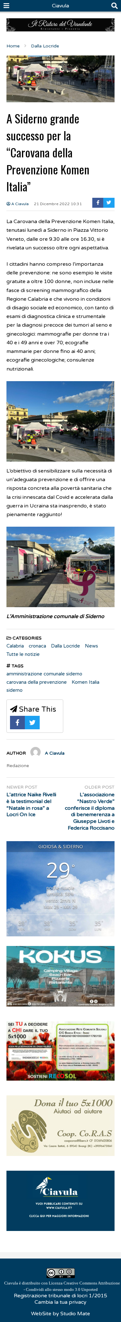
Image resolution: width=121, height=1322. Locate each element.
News (91, 646)
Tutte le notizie (23, 654)
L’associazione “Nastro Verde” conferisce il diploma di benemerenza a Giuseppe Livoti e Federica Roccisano (90, 811)
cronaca (37, 646)
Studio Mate (75, 1313)
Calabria (15, 646)
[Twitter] (109, 203)
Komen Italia (85, 682)
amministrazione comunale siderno (44, 674)
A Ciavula (19, 204)
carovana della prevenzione (36, 682)
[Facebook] (98, 203)
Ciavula (60, 6)
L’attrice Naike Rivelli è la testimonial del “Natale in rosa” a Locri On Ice (31, 804)
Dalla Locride (65, 646)
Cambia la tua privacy (60, 1302)
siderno (14, 690)
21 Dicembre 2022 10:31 (58, 204)
